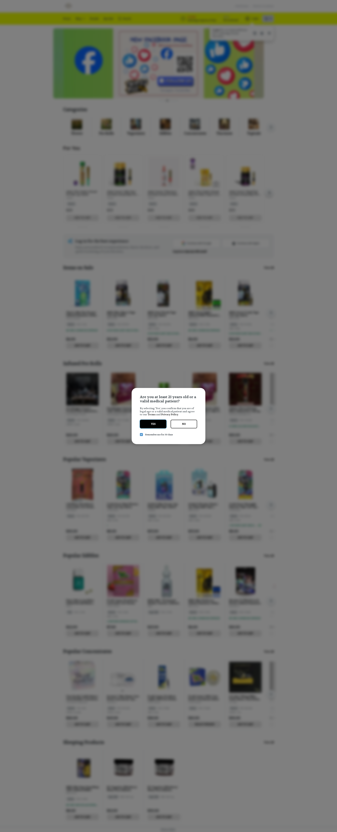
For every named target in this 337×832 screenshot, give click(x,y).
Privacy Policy (169, 414)
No (184, 423)
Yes (153, 423)
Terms (152, 414)
